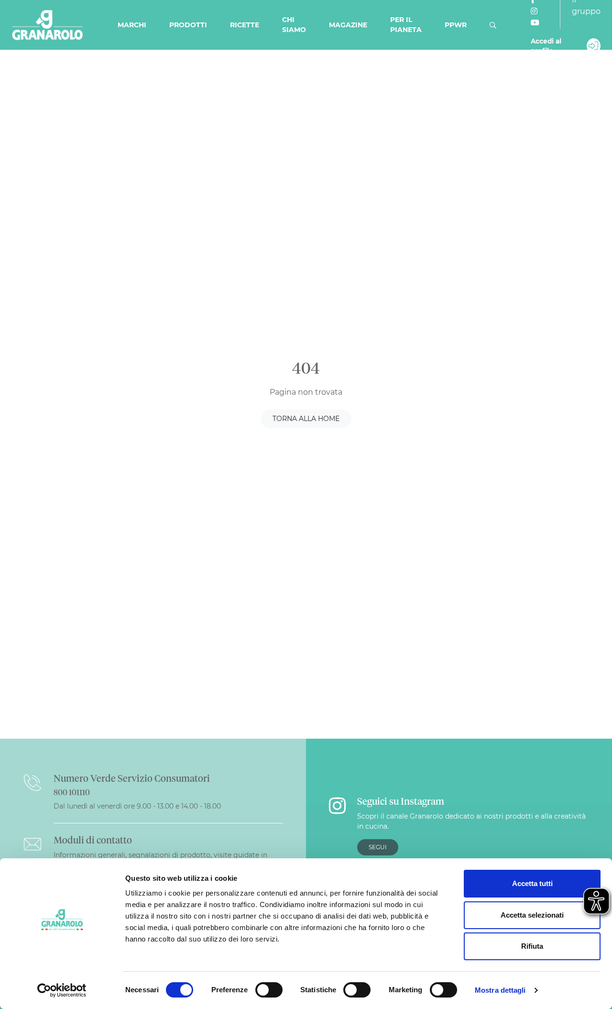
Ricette (244, 25)
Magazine (348, 25)
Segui (378, 847)
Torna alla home (306, 418)
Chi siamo (294, 24)
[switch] (269, 990)
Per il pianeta (406, 24)
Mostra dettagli (500, 990)
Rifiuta (532, 946)
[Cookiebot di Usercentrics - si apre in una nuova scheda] (62, 990)
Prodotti (188, 25)
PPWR (456, 25)
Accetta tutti (532, 883)
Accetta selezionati (532, 915)
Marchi (132, 25)
